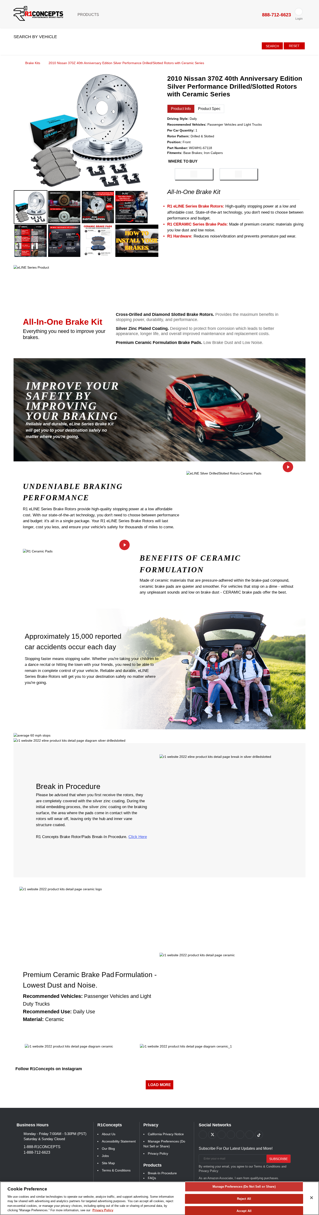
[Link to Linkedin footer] (249, 1135)
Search (272, 46)
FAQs (152, 1178)
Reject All (244, 1198)
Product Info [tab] (181, 109)
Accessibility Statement (119, 1141)
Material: (33, 1019)
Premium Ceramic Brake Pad (68, 974)
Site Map (108, 1163)
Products (89, 15)
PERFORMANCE (56, 497)
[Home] (15, 62)
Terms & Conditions (116, 1170)
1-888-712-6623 (37, 1152)
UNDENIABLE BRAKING (73, 486)
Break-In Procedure (162, 1173)
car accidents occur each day (70, 647)
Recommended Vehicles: (53, 996)
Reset (294, 46)
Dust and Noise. (72, 985)
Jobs (105, 1156)
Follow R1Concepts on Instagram (48, 1068)
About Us (108, 1134)
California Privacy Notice (166, 1134)
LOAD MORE (159, 1085)
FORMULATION (172, 570)
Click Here (137, 837)
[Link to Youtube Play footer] (221, 1135)
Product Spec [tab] (209, 109)
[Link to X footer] (212, 1135)
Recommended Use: (47, 1011)
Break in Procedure (68, 786)
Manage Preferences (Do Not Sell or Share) (244, 1187)
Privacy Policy (158, 1153)
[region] (159, 1198)
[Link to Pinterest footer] (231, 1135)
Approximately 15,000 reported (73, 636)
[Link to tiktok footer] (259, 1135)
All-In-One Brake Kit (62, 322)
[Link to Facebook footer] (203, 1135)
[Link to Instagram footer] (240, 1135)
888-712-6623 (276, 14)
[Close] (311, 1198)
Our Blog (108, 1148)
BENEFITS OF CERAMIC (190, 558)
